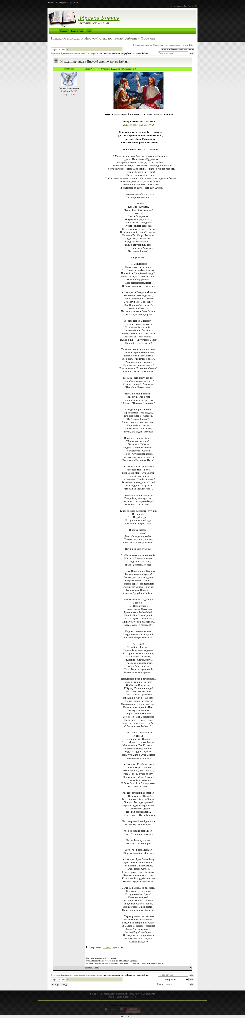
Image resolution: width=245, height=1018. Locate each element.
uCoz (133, 996)
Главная (63, 30)
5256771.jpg (109, 947)
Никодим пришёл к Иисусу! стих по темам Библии (125, 53)
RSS (196, 6)
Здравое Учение (99, 17)
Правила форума (172, 44)
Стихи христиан (93, 53)
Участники (158, 44)
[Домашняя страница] (96, 968)
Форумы (54, 53)
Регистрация (77, 30)
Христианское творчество (72, 53)
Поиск (185, 44)
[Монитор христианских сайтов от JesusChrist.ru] (122, 1011)
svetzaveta (69, 68)
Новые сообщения (143, 44)
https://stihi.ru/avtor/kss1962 (139, 125)
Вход (89, 30)
